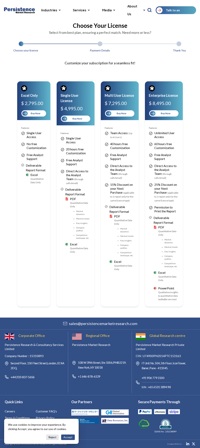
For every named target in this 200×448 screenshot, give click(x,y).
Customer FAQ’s (46, 411)
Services (79, 10)
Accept (67, 437)
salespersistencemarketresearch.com (103, 323)
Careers (10, 411)
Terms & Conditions (17, 418)
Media (107, 10)
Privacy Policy (45, 418)
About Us (132, 10)
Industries (49, 10)
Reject (52, 437)
